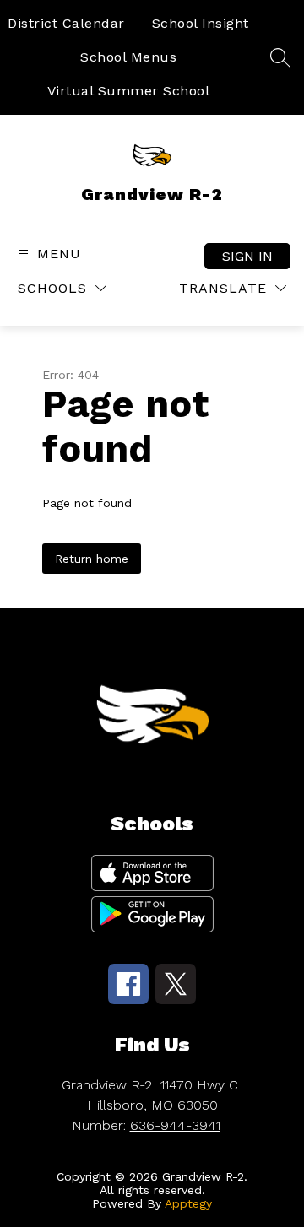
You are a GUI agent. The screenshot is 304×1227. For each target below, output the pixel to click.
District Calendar (66, 23)
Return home (91, 558)
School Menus (128, 57)
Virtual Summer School (128, 91)
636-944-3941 (175, 1125)
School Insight (200, 23)
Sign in (247, 256)
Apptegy (188, 1203)
